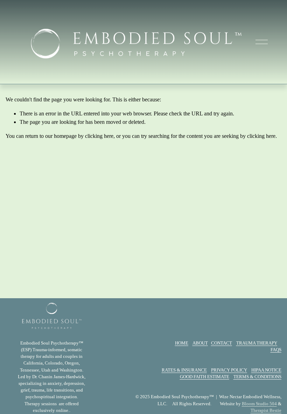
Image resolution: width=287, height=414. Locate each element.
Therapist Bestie (266, 410)
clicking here (99, 136)
